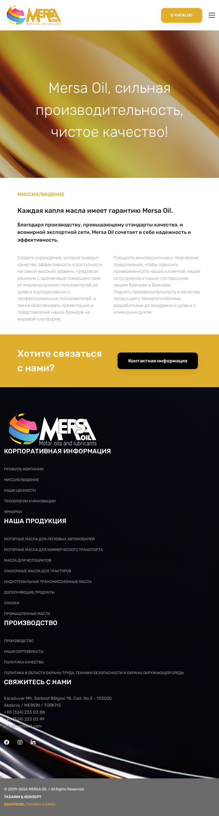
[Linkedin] (33, 742)
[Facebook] (7, 742)
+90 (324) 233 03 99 (24, 719)
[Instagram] (20, 742)
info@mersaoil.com (23, 726)
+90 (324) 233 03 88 (24, 712)
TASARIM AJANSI (30, 804)
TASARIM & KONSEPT (22, 797)
